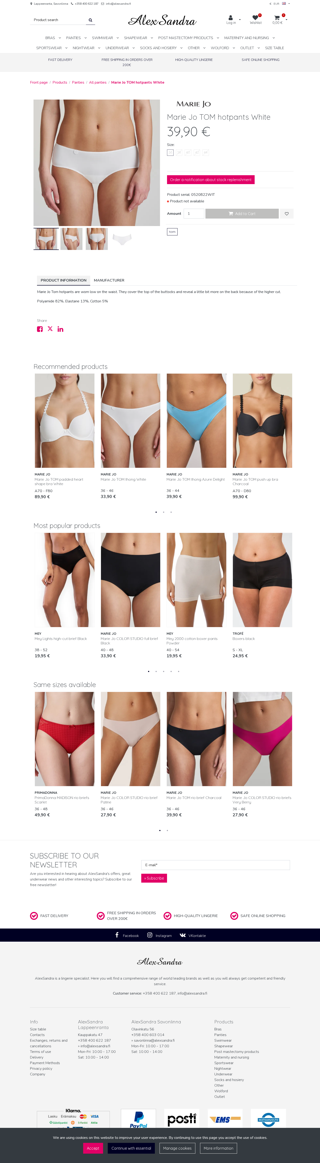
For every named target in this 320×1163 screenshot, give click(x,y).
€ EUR (276, 3)
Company (37, 1074)
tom (172, 232)
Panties (220, 1034)
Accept (93, 1148)
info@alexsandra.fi (118, 4)
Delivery (36, 1057)
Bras (218, 1029)
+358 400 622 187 (86, 4)
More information (218, 1148)
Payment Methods (45, 1063)
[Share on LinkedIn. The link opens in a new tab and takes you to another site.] (62, 330)
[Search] (90, 20)
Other (219, 1085)
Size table (38, 1029)
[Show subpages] (59, 38)
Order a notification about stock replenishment (211, 179)
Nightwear (222, 1068)
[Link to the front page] (162, 20)
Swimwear (223, 1040)
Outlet (219, 1096)
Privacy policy (41, 1068)
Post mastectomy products (236, 1051)
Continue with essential (131, 1148)
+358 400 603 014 (147, 1034)
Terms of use (40, 1051)
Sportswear (224, 1063)
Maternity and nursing (231, 1057)
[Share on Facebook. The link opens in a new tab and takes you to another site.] (42, 330)
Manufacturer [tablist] (109, 280)
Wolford (221, 1091)
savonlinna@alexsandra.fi (154, 1040)
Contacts (37, 1034)
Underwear (223, 1074)
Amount (174, 213)
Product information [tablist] (63, 280)
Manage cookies (177, 1148)
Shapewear (223, 1046)
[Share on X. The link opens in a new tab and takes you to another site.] (52, 330)
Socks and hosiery (229, 1079)
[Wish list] (287, 214)
